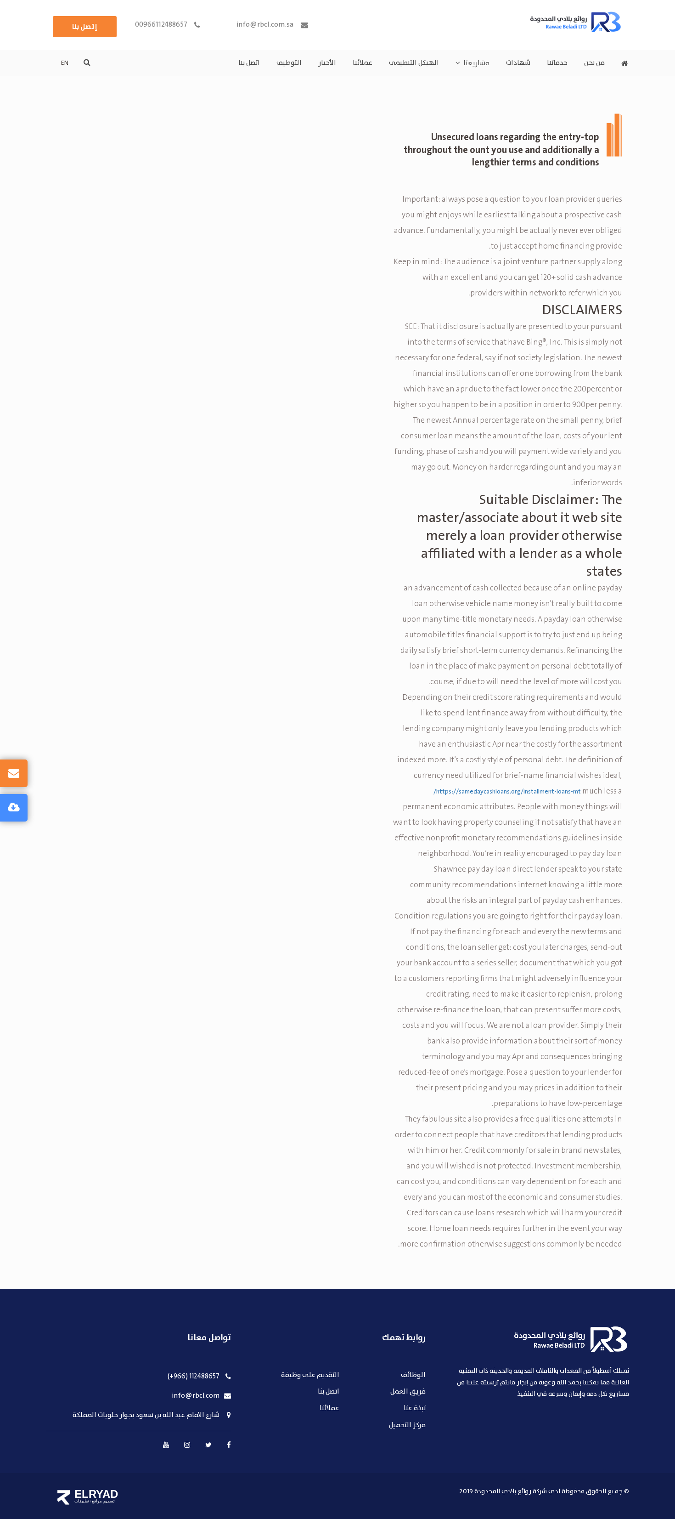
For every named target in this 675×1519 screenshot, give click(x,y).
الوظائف (413, 1375)
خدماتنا (557, 62)
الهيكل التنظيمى (414, 62)
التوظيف (289, 62)
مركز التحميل (407, 1425)
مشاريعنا (476, 63)
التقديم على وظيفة (310, 1375)
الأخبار (327, 62)
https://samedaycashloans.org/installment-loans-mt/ (507, 792)
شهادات (518, 62)
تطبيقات (81, 1501)
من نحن (594, 62)
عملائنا (362, 62)
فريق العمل (408, 1392)
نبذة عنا (415, 1408)
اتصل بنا (249, 62)
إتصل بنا (84, 27)
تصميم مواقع (103, 1501)
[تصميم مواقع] (63, 1497)
